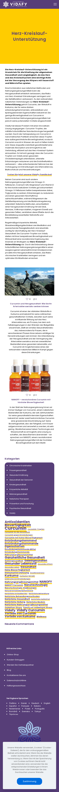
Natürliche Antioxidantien (16, 594)
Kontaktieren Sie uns (16, 675)
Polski (27, 708)
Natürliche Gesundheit (17, 599)
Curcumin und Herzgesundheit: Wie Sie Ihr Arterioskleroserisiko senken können (31, 305)
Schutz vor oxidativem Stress (37, 607)
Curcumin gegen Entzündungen (19, 535)
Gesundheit (28, 566)
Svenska (26, 711)
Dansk (24, 703)
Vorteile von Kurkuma (20, 616)
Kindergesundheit (17, 484)
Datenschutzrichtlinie (16, 680)
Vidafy (12, 513)
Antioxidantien (17, 522)
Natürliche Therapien (19, 498)
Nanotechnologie (36, 584)
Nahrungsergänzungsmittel (21, 582)
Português (40, 708)
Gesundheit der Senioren (21, 479)
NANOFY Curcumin (14, 585)
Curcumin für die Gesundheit (17, 532)
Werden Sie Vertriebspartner (20, 665)
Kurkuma (11, 575)
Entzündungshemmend (21, 540)
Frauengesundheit (17, 470)
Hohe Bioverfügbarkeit (17, 570)
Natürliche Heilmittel (40, 599)
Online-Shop (13, 654)
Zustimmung (29, 781)
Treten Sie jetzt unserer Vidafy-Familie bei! (29, 174)
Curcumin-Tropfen (36, 529)
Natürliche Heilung (15, 602)
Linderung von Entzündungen (17, 579)
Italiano (37, 706)
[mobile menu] (55, 4)
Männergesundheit (18, 494)
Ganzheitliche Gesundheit (25, 557)
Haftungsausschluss (16, 685)
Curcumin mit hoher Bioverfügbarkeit (24, 537)
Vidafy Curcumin (31, 610)
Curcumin (15, 528)
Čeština (12, 703)
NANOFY (46, 581)
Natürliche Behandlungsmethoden (22, 596)
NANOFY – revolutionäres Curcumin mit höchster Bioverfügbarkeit (31, 401)
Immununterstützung (17, 572)
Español (13, 706)
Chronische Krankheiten (20, 465)
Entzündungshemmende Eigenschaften (21, 545)
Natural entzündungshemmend (19, 591)
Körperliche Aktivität (18, 489)
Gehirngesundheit (14, 561)
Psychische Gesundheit (20, 508)
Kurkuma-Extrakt (27, 576)
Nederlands (14, 708)
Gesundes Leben (12, 567)
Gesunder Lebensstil (21, 563)
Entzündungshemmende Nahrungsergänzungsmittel (19, 553)
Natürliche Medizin (35, 602)
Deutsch (35, 703)
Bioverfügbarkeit (18, 525)
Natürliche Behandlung (39, 594)
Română (13, 711)
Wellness (41, 616)
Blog (9, 670)
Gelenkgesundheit (35, 560)
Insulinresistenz (37, 573)
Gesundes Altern (45, 564)
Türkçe (38, 711)
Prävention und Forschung (21, 503)
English (47, 703)
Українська (13, 714)
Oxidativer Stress (13, 607)
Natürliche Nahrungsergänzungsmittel (26, 604)
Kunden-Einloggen (15, 659)
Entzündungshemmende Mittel (20, 549)
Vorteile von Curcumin (20, 613)
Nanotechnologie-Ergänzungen (21, 588)
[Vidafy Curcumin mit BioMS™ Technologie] (15, 4)
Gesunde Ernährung (18, 475)
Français (25, 706)
